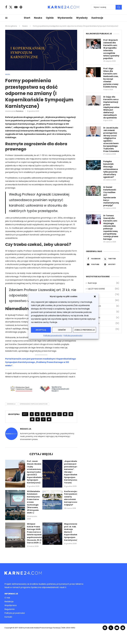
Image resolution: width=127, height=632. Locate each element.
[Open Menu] (6, 18)
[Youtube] (16, 7)
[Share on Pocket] (32, 419)
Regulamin (9, 609)
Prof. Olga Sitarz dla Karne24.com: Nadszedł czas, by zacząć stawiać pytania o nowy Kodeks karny (110, 77)
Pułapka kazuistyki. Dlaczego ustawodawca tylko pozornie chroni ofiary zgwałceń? (110, 169)
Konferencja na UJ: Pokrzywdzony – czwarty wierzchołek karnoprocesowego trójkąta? (73, 498)
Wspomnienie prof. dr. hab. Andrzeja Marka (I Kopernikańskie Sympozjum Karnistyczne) (71, 532)
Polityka (103, 311)
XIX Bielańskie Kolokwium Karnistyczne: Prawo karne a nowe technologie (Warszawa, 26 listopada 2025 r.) (33, 502)
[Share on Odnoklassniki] (43, 414)
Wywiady (82, 18)
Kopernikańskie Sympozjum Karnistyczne (34, 404)
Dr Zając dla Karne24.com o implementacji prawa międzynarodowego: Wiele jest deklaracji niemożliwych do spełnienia (111, 107)
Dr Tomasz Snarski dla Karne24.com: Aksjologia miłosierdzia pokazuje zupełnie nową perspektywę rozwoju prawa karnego (110, 227)
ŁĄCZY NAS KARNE (103, 288)
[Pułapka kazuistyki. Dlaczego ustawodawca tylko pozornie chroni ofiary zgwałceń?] (93, 165)
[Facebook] (6, 7)
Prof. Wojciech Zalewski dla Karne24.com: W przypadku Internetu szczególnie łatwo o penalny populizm (111, 49)
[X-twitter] (111, 627)
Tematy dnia (103, 317)
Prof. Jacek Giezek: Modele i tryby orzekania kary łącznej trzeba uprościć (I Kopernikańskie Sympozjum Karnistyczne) (34, 472)
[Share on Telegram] (65, 414)
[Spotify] (20, 7)
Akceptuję (41, 330)
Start (27, 18)
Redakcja (19, 111)
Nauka (38, 18)
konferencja (11, 404)
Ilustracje (97, 18)
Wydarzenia (64, 18)
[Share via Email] (49, 419)
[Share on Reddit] (48, 414)
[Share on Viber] (43, 419)
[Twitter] (10, 7)
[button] (95, 296)
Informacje (11, 594)
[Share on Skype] (37, 419)
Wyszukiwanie (119, 7)
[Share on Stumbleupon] (53, 414)
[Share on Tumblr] (32, 414)
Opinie (50, 18)
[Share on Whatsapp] (59, 414)
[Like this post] (26, 414)
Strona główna (11, 26)
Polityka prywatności (52, 335)
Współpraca (10, 605)
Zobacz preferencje (84, 330)
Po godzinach (103, 306)
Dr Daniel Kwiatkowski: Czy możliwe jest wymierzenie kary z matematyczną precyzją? (111, 196)
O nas (7, 598)
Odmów (62, 330)
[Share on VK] (37, 414)
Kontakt (8, 617)
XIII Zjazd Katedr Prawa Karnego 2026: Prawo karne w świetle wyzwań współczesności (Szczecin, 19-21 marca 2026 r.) (34, 533)
